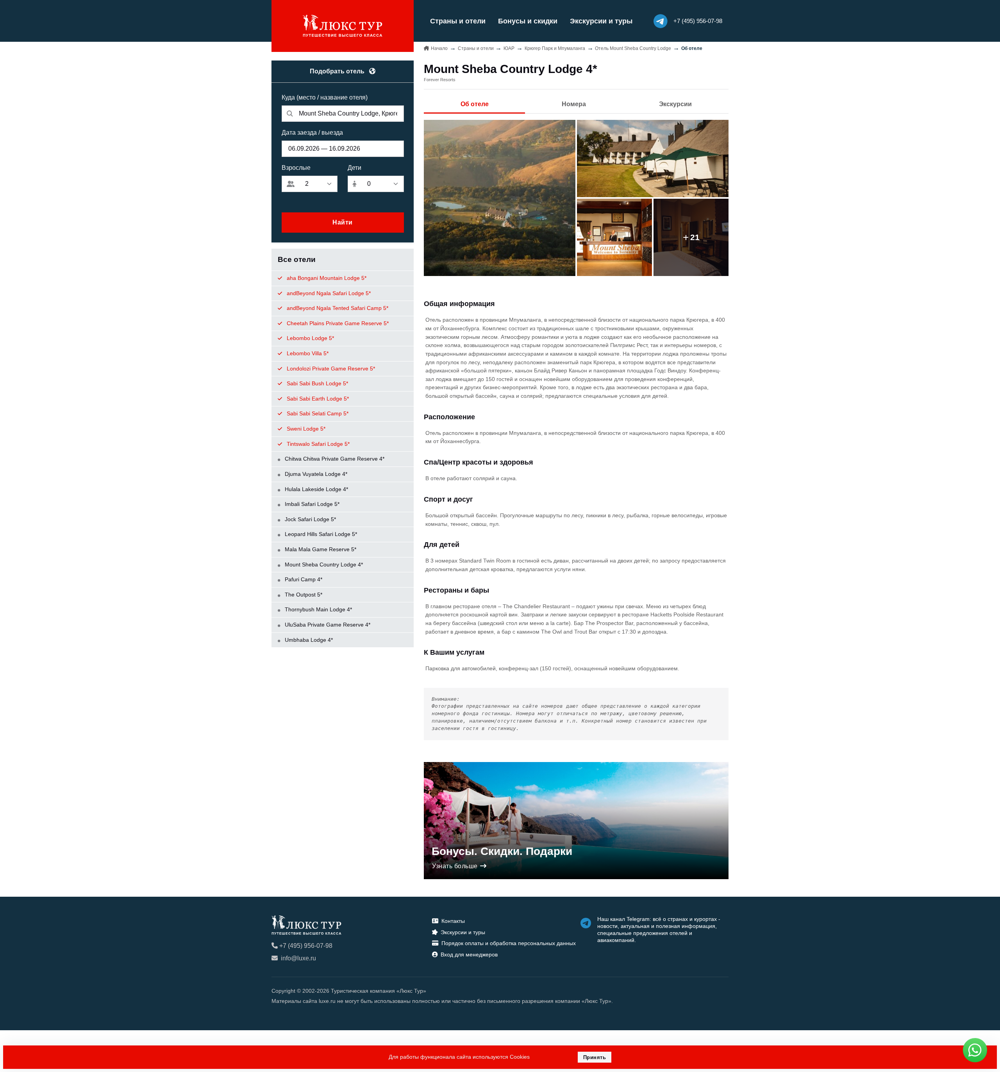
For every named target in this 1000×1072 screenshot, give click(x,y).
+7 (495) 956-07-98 (305, 945)
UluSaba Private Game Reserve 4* (326, 624)
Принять (594, 1057)
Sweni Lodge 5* (305, 429)
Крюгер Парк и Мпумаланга (555, 48)
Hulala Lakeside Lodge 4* (315, 489)
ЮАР (509, 48)
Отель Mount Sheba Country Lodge (633, 48)
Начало (439, 48)
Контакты (453, 921)
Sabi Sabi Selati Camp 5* (316, 413)
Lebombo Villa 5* (307, 353)
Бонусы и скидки (527, 21)
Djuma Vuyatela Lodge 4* (315, 474)
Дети (354, 167)
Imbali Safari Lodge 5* (311, 504)
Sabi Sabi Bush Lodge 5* (316, 383)
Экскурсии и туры (601, 21)
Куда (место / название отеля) (325, 97)
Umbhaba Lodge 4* (308, 640)
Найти (342, 222)
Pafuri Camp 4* (302, 579)
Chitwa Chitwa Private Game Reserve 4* (333, 459)
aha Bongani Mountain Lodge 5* (325, 278)
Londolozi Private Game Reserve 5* (330, 368)
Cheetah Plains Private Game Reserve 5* (337, 323)
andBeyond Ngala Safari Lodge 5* (328, 293)
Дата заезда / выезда (312, 132)
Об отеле (475, 104)
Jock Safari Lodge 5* (309, 519)
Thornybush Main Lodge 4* (317, 609)
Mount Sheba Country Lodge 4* (323, 564)
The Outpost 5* (302, 594)
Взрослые (296, 167)
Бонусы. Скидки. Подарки (502, 851)
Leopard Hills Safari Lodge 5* (320, 534)
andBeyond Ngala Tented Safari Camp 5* (336, 308)
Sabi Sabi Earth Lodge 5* (317, 398)
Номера (574, 104)
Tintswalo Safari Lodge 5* (317, 444)
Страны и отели (458, 21)
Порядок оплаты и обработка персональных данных (508, 943)
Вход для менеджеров (469, 954)
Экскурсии (675, 104)
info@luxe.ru (298, 958)
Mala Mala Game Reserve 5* (319, 549)
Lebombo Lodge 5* (309, 338)
